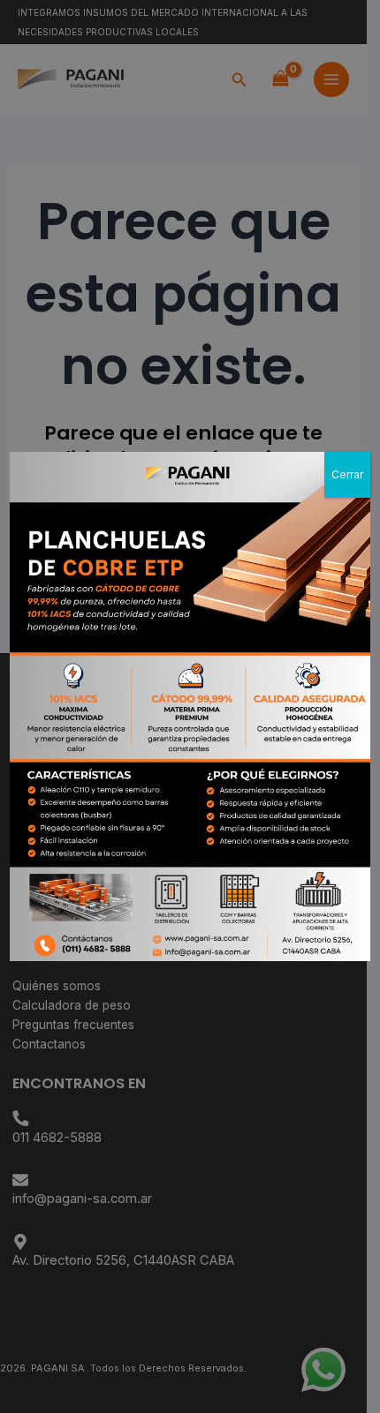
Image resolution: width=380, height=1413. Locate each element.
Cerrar (347, 474)
